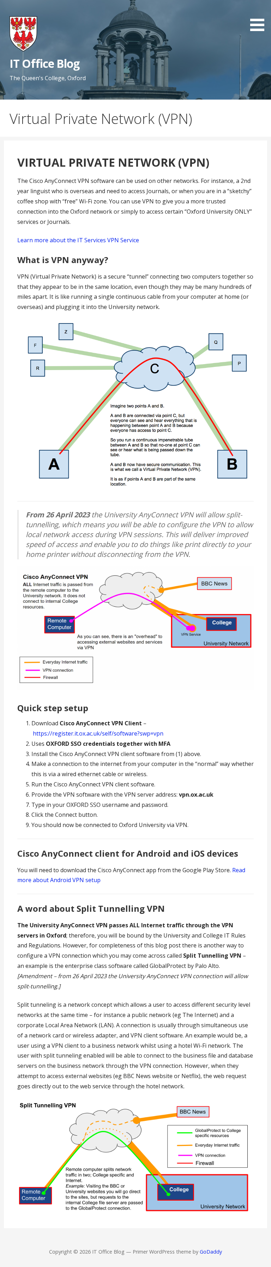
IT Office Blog (45, 63)
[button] (259, 17)
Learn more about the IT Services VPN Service (78, 240)
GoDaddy (211, 1251)
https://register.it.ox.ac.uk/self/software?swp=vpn (98, 733)
